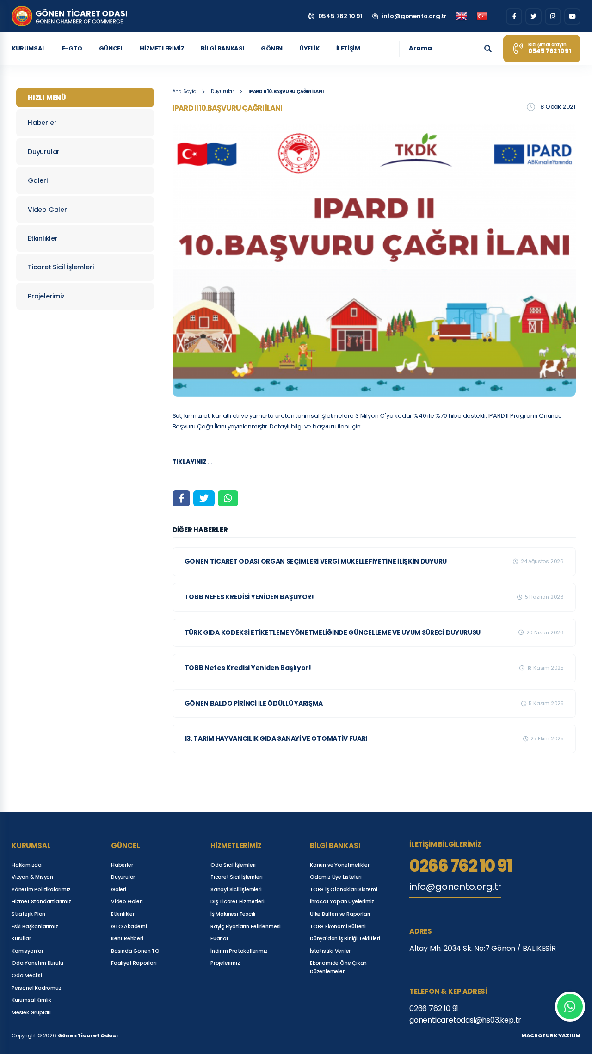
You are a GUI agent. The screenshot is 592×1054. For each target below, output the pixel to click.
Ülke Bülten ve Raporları (340, 914)
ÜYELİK (309, 48)
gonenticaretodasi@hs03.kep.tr (465, 1020)
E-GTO (72, 48)
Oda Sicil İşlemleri (233, 864)
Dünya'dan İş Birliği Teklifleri (345, 938)
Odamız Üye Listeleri (336, 876)
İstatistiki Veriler (330, 951)
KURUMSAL (28, 48)
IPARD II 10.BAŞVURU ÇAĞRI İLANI (286, 91)
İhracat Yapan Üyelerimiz (342, 901)
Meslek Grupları (31, 1012)
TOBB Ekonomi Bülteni (338, 926)
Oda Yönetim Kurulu (37, 963)
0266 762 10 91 (460, 866)
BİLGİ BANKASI (222, 48)
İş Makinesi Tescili (232, 914)
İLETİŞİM (348, 48)
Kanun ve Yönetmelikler (340, 864)
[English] (461, 16)
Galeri (38, 180)
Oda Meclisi (27, 975)
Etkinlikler (43, 238)
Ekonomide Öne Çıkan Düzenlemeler (338, 967)
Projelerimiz (46, 296)
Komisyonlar (27, 951)
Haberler (42, 122)
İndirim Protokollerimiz (238, 951)
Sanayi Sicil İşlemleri (236, 889)
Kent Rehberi (127, 938)
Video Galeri (48, 209)
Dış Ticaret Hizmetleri (237, 901)
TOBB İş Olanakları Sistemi (343, 889)
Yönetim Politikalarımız (41, 889)
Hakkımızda (27, 864)
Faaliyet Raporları (133, 963)
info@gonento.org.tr (455, 886)
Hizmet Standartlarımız (41, 901)
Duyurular (44, 151)
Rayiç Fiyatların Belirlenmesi (245, 926)
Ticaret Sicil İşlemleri (60, 267)
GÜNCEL (111, 48)
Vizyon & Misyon (32, 876)
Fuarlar (219, 938)
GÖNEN (272, 48)
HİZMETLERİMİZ (162, 48)
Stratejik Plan (28, 914)
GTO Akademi (129, 926)
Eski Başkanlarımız (35, 926)
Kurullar (21, 938)
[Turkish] (481, 16)
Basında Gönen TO (135, 951)
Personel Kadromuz (37, 988)
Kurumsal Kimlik (31, 1000)
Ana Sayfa (185, 91)
